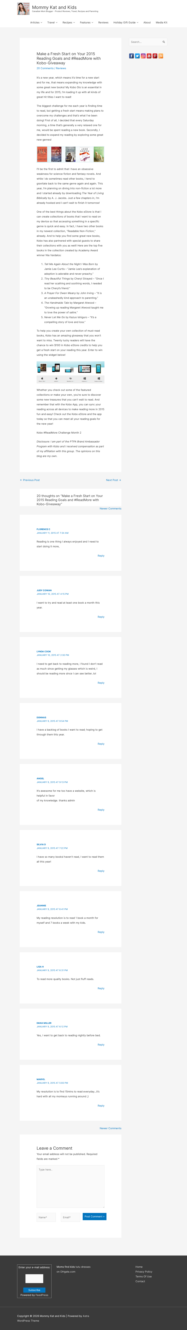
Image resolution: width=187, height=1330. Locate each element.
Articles (34, 22)
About (147, 22)
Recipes (67, 22)
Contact (140, 1281)
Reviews (103, 22)
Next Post (113, 480)
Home (139, 1266)
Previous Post (30, 480)
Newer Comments (110, 508)
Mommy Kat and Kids (54, 7)
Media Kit (161, 22)
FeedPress (42, 1295)
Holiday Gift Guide (124, 22)
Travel (51, 22)
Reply (101, 555)
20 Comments (45, 68)
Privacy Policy (143, 1271)
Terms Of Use (143, 1276)
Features (85, 22)
